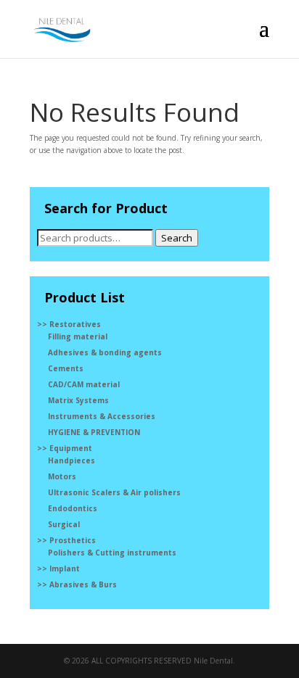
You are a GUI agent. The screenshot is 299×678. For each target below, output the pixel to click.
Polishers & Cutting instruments (112, 552)
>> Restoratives (69, 324)
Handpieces (71, 460)
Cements (65, 368)
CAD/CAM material (84, 384)
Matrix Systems (78, 400)
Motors (62, 476)
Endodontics (72, 508)
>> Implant (58, 568)
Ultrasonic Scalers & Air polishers (114, 492)
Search (176, 237)
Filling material (77, 336)
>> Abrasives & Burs (77, 584)
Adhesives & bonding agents (105, 352)
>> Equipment (64, 448)
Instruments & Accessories (101, 416)
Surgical (64, 524)
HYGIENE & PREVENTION (94, 432)
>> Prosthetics (66, 540)
